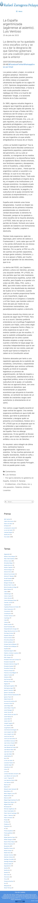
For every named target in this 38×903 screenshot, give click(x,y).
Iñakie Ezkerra (7, 699)
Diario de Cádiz (8, 523)
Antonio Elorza (8, 572)
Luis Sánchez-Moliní (9, 780)
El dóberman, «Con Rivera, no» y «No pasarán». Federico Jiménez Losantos (17, 487)
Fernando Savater (8, 666)
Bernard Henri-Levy (9, 585)
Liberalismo (7, 767)
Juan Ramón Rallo (8, 749)
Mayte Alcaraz (7, 795)
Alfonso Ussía (7, 561)
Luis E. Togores (8, 778)
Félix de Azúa (7, 655)
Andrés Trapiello (8, 567)
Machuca (6, 784)
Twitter (21, 64)
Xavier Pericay (7, 888)
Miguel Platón (7, 804)
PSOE (5, 835)
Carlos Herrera (8, 598)
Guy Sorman (7, 679)
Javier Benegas (8, 710)
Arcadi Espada (8, 578)
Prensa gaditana (8, 833)
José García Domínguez (10, 730)
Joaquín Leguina (8, 723)
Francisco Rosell (8, 670)
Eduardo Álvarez (8, 635)
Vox (5, 883)
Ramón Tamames (8, 844)
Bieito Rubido (7, 589)
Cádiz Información (9, 521)
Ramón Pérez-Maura (9, 841)
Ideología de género (9, 686)
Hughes (6, 683)
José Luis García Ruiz (9, 738)
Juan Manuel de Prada (10, 747)
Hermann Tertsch (8, 681)
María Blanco (7, 791)
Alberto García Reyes (9, 556)
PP (4, 828)
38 (9, 64)
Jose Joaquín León (9, 734)
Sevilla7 (6, 872)
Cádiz (5, 591)
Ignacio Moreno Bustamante (11, 694)
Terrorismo (7, 877)
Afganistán (7, 554)
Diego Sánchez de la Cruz (11, 631)
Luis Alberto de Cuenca (10, 776)
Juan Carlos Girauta (9, 743)
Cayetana (6, 604)
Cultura (6, 622)
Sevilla (5, 868)
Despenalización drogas (10, 629)
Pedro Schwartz (8, 817)
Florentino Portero (9, 668)
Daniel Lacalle (7, 624)
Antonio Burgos (8, 569)
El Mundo (6, 525)
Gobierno (6, 677)
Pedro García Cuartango (10, 813)
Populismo (7, 826)
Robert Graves (8, 850)
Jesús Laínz (7, 721)
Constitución (7, 613)
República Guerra (8, 848)
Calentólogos (7, 593)
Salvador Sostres (8, 855)
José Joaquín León (9, 732)
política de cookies (20, 898)
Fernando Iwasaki (8, 662)
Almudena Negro (8, 563)
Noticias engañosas (9, 809)
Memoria (6, 798)
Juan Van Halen (8, 754)
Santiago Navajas (8, 861)
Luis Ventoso (10, 475)
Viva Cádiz (7, 536)
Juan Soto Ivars (8, 751)
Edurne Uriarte (8, 637)
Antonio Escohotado (9, 574)
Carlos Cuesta (7, 596)
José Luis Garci (8, 736)
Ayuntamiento (7, 580)
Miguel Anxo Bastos (9, 802)
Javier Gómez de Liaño (10, 714)
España (6, 648)
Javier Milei (7, 719)
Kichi (5, 758)
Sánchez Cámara (8, 857)
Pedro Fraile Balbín (9, 811)
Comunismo (7, 611)
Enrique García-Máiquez (10, 644)
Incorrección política (9, 701)
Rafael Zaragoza (8, 839)
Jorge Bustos (7, 727)
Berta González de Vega (10, 587)
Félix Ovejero (7, 657)
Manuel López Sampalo (10, 789)
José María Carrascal (9, 741)
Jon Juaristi (7, 725)
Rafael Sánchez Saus (9, 837)
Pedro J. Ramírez (8, 815)
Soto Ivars (6, 874)
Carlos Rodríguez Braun (10, 600)
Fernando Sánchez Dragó (10, 664)
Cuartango (7, 618)
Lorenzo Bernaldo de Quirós (11, 773)
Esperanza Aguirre (9, 651)
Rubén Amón (7, 852)
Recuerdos (7, 846)
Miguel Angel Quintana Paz (11, 800)
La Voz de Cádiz (8, 760)
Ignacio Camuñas (8, 692)
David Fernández (8, 626)
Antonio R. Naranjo (9, 576)
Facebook (14, 64)
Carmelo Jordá (8, 602)
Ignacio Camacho (8, 690)
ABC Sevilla (7, 519)
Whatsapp (28, 64)
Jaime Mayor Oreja (9, 708)
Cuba (5, 620)
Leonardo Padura (8, 762)
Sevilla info (7, 534)
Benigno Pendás (8, 583)
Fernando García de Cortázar (11, 659)
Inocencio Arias (8, 703)
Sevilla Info (7, 870)
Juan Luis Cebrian (8, 745)
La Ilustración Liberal (9, 528)
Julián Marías (7, 756)
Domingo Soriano (8, 633)
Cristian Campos (8, 615)
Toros (5, 879)
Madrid (6, 787)
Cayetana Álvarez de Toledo (11, 607)
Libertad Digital (8, 532)
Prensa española (8, 830)
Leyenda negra (8, 765)
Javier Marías (7, 716)
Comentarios (10, 472)
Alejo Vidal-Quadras (9, 558)
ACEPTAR (20, 901)
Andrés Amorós (8, 565)
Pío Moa (6, 822)
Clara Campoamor (9, 609)
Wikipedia (6, 885)
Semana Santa (7, 863)
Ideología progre (8, 688)
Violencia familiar (8, 881)
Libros (5, 769)
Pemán (6, 820)
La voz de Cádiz (8, 530)
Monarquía (7, 806)
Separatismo (7, 866)
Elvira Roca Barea (8, 640)
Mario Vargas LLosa (9, 793)
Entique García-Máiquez (10, 646)
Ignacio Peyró (7, 697)
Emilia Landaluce (8, 642)
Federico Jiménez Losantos (11, 653)
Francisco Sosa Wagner (10, 672)
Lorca (5, 771)
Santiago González (9, 859)
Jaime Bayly (7, 705)
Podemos (6, 824)
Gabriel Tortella (8, 675)
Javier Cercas (7, 712)
